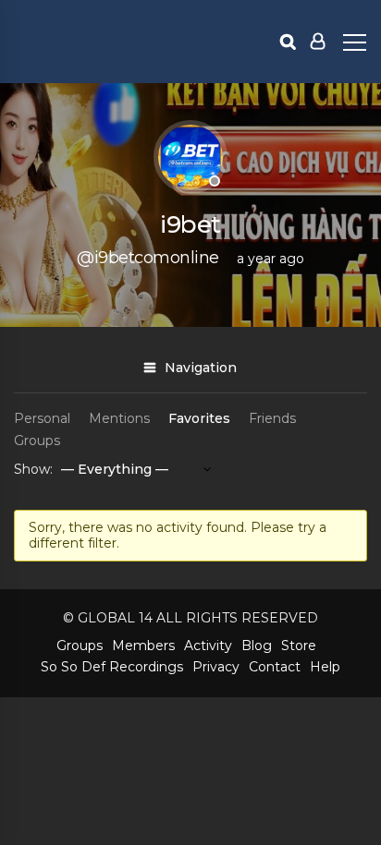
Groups (37, 440)
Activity (208, 645)
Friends (272, 418)
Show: (33, 469)
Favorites (199, 418)
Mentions (119, 418)
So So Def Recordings (112, 666)
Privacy (216, 666)
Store (298, 645)
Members (143, 645)
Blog (256, 645)
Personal (42, 418)
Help (325, 666)
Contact (275, 666)
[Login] (317, 41)
